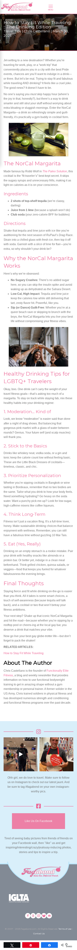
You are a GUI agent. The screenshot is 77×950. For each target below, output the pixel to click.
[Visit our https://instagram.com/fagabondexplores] (38, 915)
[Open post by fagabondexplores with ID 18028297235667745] (21, 754)
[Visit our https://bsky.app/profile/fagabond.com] (44, 915)
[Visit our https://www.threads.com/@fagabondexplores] (33, 915)
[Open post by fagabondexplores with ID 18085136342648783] (56, 754)
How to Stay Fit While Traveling (24, 653)
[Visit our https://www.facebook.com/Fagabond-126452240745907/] (27, 915)
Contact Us (39, 933)
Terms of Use (64, 929)
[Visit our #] (49, 915)
